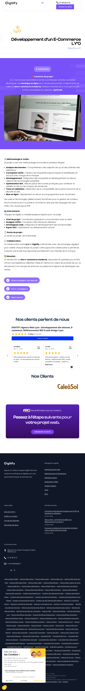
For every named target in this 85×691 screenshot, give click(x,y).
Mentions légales (51, 682)
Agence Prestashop (31, 618)
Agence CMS (46, 611)
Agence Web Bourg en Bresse (67, 586)
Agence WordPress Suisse (14, 618)
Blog (46, 494)
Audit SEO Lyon (28, 647)
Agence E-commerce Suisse (63, 604)
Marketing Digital (51, 478)
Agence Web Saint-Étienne (34, 590)
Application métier (51, 482)
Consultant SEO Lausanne (70, 643)
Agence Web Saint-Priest (18, 583)
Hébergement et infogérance (55, 474)
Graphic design (50, 486)
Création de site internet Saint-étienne (49, 601)
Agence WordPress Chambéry (66, 615)
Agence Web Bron (14, 586)
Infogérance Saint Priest (62, 650)
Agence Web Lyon (57, 579)
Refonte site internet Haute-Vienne (58, 608)
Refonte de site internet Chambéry (28, 611)
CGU (59, 682)
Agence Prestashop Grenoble (68, 618)
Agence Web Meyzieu (51, 583)
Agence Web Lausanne (13, 593)
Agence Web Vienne (48, 586)
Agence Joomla (48, 626)
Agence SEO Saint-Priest (30, 636)
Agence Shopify (51, 622)
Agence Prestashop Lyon (48, 618)
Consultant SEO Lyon (59, 636)
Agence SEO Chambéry (37, 633)
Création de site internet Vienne (24, 601)
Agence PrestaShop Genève (35, 622)
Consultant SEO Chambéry (48, 640)
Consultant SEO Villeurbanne (68, 640)
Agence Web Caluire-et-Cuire (70, 583)
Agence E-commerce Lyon (43, 604)
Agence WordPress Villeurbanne (44, 615)
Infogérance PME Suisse (53, 654)
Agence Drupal (36, 626)
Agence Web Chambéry (15, 590)
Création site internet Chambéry (46, 597)
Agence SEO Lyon (71, 626)
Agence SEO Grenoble (20, 633)
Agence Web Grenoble (53, 590)
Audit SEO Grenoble (41, 647)
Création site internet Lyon (32, 593)
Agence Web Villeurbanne (31, 586)
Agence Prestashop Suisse (14, 622)
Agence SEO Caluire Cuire (69, 633)
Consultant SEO (46, 636)
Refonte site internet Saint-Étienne (33, 608)
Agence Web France (27, 579)
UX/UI (46, 490)
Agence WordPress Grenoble (21, 615)
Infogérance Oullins (46, 650)
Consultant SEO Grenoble (28, 640)
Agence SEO (60, 626)
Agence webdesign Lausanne (63, 665)
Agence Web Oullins (35, 583)
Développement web (52, 470)
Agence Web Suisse (42, 579)
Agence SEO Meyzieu (14, 636)
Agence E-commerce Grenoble (21, 604)
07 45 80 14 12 (64, 3)
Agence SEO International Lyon (17, 629)
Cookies (65, 682)
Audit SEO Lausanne (56, 647)
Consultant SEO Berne (14, 647)
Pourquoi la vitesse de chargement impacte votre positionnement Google (61, 529)
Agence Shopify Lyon (66, 622)
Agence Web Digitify (11, 579)
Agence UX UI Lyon (67, 657)
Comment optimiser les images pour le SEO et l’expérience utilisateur (62, 512)
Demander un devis (42, 432)
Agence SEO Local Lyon (37, 629)
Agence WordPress (59, 611)
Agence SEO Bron (53, 633)
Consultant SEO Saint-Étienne (15, 643)
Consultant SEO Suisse (34, 643)
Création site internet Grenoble (53, 593)
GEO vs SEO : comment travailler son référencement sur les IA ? (58, 521)
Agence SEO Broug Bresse (55, 629)
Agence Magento (24, 626)
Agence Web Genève (69, 590)
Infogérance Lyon (71, 647)
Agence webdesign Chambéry (68, 661)
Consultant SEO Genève (51, 643)
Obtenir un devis (65, 7)
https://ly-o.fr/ (74, 48)
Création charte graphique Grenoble (47, 657)
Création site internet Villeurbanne (22, 597)
